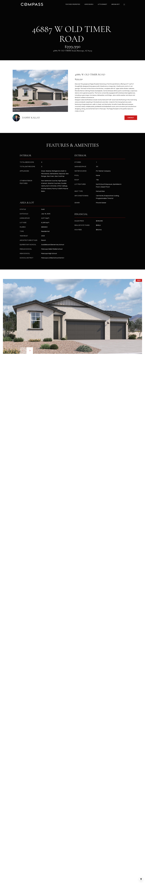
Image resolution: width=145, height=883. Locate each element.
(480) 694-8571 (115, 4)
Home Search (88, 4)
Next (29, 350)
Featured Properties (72, 4)
